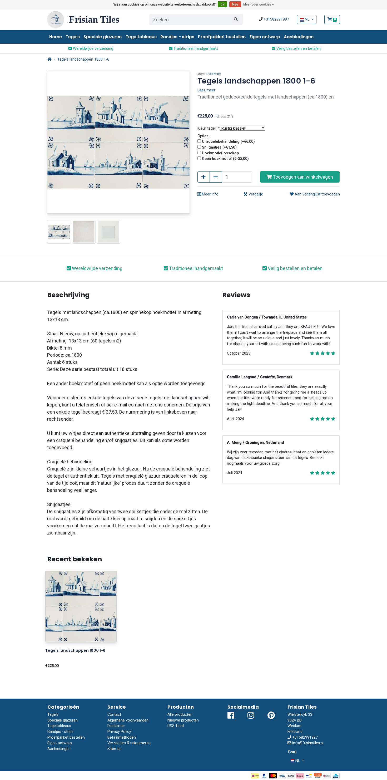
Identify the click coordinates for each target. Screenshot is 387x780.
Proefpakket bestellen (222, 37)
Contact (114, 714)
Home (55, 37)
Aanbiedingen (299, 37)
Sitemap (114, 749)
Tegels (73, 37)
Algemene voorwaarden (127, 720)
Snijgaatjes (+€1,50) (219, 147)
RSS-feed (175, 726)
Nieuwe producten (183, 720)
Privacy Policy (119, 731)
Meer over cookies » (258, 4)
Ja (222, 4)
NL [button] (307, 19)
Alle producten (179, 714)
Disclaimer (116, 726)
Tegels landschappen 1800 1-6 (83, 59)
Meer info (210, 194)
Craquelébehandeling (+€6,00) (228, 141)
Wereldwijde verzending (92, 48)
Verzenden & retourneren (129, 743)
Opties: (203, 136)
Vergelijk (255, 194)
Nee (235, 4)
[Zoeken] (235, 19)
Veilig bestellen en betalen (298, 48)
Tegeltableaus (141, 37)
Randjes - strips (177, 37)
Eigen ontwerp (265, 37)
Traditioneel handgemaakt (195, 48)
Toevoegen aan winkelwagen (302, 177)
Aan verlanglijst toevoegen (317, 194)
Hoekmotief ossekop (220, 153)
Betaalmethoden (121, 737)
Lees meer (206, 90)
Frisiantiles (213, 74)
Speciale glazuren (102, 37)
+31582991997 (276, 19)
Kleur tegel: (208, 128)
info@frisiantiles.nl (308, 743)
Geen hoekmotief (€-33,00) (225, 158)
